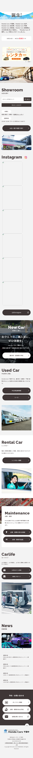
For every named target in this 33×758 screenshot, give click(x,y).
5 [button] (25, 648)
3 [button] (22, 648)
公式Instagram (16, 312)
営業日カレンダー (18, 114)
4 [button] (30, 61)
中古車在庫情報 (16, 391)
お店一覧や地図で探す (16, 128)
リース (16, 397)
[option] (16, 54)
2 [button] (27, 61)
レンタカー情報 (16, 460)
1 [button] (25, 61)
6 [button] (27, 648)
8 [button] (30, 648)
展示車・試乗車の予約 (16, 355)
